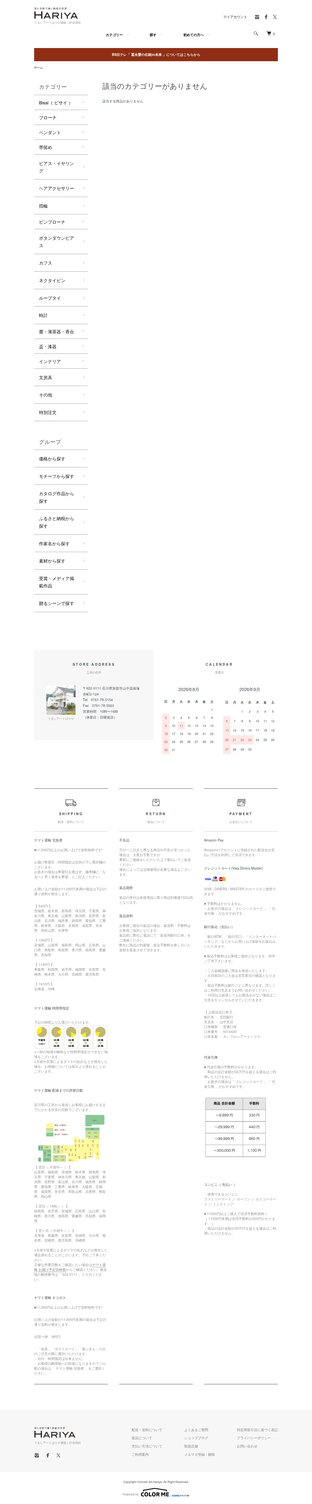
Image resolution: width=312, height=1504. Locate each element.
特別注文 (48, 412)
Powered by (130, 1494)
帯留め (45, 147)
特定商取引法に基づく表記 (257, 1429)
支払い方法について (147, 1446)
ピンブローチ (52, 221)
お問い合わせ (247, 1446)
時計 (43, 315)
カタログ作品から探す (56, 497)
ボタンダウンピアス (56, 241)
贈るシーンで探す (56, 603)
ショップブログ (196, 1437)
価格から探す (52, 458)
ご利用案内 (140, 1454)
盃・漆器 (48, 346)
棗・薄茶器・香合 (56, 331)
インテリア (50, 361)
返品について (142, 1437)
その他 (45, 394)
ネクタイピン (52, 280)
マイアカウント (235, 16)
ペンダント (50, 132)
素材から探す (52, 560)
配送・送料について (147, 1429)
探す (153, 34)
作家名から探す (54, 543)
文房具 (45, 377)
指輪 (43, 205)
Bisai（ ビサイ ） (56, 102)
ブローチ (48, 117)
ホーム (38, 67)
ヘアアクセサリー (56, 188)
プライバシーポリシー (254, 1437)
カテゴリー (114, 34)
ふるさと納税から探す (56, 522)
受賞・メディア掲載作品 (56, 582)
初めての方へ (193, 34)
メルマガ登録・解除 (199, 1454)
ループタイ (50, 298)
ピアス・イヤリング (56, 167)
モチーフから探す (56, 476)
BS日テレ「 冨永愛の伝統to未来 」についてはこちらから (156, 54)
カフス (45, 262)
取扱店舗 (191, 1446)
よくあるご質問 (196, 1429)
